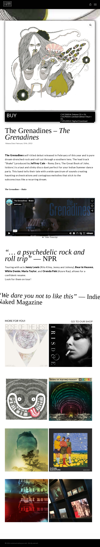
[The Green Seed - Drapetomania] (26, 399)
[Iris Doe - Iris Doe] (70, 345)
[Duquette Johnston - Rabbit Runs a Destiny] (26, 450)
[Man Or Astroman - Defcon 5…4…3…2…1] (70, 399)
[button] (95, 4)
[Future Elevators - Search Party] (70, 450)
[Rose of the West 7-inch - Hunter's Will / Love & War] (26, 345)
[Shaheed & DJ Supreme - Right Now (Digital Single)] (26, 500)
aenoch (35, 543)
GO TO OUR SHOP (82, 321)
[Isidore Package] (70, 500)
